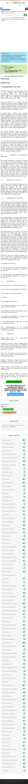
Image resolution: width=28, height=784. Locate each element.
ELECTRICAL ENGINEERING (10, 546)
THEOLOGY (7, 753)
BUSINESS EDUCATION (9, 511)
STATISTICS (7, 742)
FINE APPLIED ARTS (8, 564)
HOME (2, 11)
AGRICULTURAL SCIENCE (9, 465)
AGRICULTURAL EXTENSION (10, 461)
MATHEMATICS (7, 650)
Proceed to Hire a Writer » (15, 394)
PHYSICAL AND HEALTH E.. (10, 678)
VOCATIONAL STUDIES (9, 767)
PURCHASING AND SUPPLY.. (10, 710)
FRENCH (6, 578)
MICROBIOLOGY (8, 664)
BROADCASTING (8, 500)
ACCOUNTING (7, 440)
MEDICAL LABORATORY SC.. (10, 657)
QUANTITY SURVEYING (9, 714)
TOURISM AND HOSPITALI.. (10, 756)
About (20, 5)
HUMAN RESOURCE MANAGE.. (11, 603)
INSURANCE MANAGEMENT (10, 614)
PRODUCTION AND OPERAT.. (10, 689)
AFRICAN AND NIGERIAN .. (10, 454)
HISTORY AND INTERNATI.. (10, 596)
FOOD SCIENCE (7, 571)
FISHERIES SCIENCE (8, 568)
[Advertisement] (14, 36)
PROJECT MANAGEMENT (9, 692)
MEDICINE (6, 660)
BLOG (8, 13)
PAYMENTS (3, 13)
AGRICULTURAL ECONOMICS (10, 458)
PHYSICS (6, 682)
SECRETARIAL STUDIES (9, 728)
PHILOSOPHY (7, 674)
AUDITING (6, 479)
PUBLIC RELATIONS (8, 706)
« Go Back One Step (6, 17)
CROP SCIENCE (7, 536)
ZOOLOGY (6, 770)
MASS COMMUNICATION (10, 646)
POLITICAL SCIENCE (8, 685)
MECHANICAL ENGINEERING (10, 653)
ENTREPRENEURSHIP (9, 554)
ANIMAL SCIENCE (8, 472)
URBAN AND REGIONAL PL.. (10, 763)
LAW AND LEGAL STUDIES (10, 625)
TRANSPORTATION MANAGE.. (11, 760)
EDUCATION (7, 543)
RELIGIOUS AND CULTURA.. (10, 717)
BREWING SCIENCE (8, 497)
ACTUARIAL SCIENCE (9, 443)
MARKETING (7, 642)
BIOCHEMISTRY (7, 486)
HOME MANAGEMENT (9, 600)
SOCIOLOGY (7, 735)
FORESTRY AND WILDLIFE (10, 575)
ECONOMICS (7, 539)
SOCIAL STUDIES (8, 731)
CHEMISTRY (7, 514)
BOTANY (6, 493)
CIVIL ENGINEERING (8, 522)
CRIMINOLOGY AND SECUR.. (10, 532)
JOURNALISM (7, 621)
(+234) (16, 3)
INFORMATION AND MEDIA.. (10, 610)
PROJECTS (7, 11)
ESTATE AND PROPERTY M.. (10, 561)
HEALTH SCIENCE (8, 593)
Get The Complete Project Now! (14, 76)
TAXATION (6, 746)
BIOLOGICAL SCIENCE (9, 490)
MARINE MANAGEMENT (9, 639)
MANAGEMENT (7, 635)
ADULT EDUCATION (8, 447)
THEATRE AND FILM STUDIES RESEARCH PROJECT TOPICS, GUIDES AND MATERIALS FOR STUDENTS (14, 19)
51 (7, 406)
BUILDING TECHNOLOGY (10, 504)
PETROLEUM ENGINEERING (10, 671)
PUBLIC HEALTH (8, 703)
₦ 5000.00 (8, 404)
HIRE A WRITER (21, 11)
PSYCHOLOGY (7, 696)
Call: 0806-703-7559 (8, 409)
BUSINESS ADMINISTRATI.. (10, 507)
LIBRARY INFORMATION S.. (10, 628)
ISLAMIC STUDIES (8, 618)
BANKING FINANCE (8, 482)
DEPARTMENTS (13, 11)
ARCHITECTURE (7, 475)
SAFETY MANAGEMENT (9, 724)
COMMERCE (7, 525)
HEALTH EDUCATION (9, 589)
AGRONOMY (7, 468)
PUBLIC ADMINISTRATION (10, 699)
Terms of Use (14, 782)
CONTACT (13, 13)
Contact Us (25, 5)
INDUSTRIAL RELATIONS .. (10, 607)
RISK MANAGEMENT (9, 721)
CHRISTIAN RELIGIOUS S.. (10, 518)
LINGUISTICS (7, 632)
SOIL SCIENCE (7, 738)
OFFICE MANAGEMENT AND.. (10, 667)
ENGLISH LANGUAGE (9, 550)
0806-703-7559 (15, 392)
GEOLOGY (6, 582)
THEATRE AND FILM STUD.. (10, 749)
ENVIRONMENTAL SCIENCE (10, 557)
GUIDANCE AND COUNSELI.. (10, 586)
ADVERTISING (7, 450)
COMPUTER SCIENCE (9, 529)
